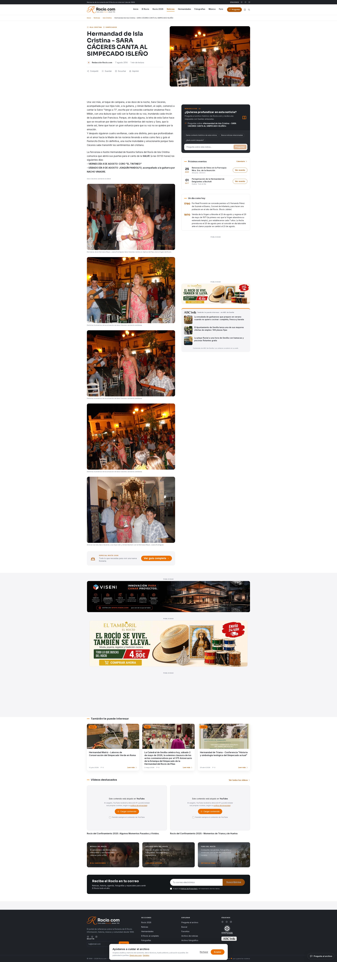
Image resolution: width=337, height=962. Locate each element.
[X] (245, 2)
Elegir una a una (136, 955)
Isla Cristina (107, 18)
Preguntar (240, 147)
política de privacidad (138, 805)
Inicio (135, 9)
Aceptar (217, 952)
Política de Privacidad (189, 889)
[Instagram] (249, 2)
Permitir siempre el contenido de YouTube (128, 817)
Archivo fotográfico (189, 940)
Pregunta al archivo (189, 922)
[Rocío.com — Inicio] (101, 9)
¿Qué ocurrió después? (195, 140)
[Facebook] (241, 2)
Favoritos (185, 931)
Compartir (94, 71)
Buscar (184, 927)
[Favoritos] (245, 9)
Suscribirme (233, 882)
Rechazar (204, 952)
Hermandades (184, 9)
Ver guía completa (155, 558)
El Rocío (145, 9)
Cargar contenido (128, 812)
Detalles (146, 955)
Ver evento (241, 171)
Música (212, 9)
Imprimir (135, 71)
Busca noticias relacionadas (232, 135)
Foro (221, 9)
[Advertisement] (215, 257)
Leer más (131, 767)
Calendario (240, 161)
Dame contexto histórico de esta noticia (201, 135)
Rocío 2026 (158, 9)
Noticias (171, 9)
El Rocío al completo (150, 936)
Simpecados (111, 27)
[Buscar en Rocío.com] (249, 10)
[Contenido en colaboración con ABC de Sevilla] (229, 939)
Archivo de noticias (189, 936)
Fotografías (199, 9)
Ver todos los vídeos (238, 780)
